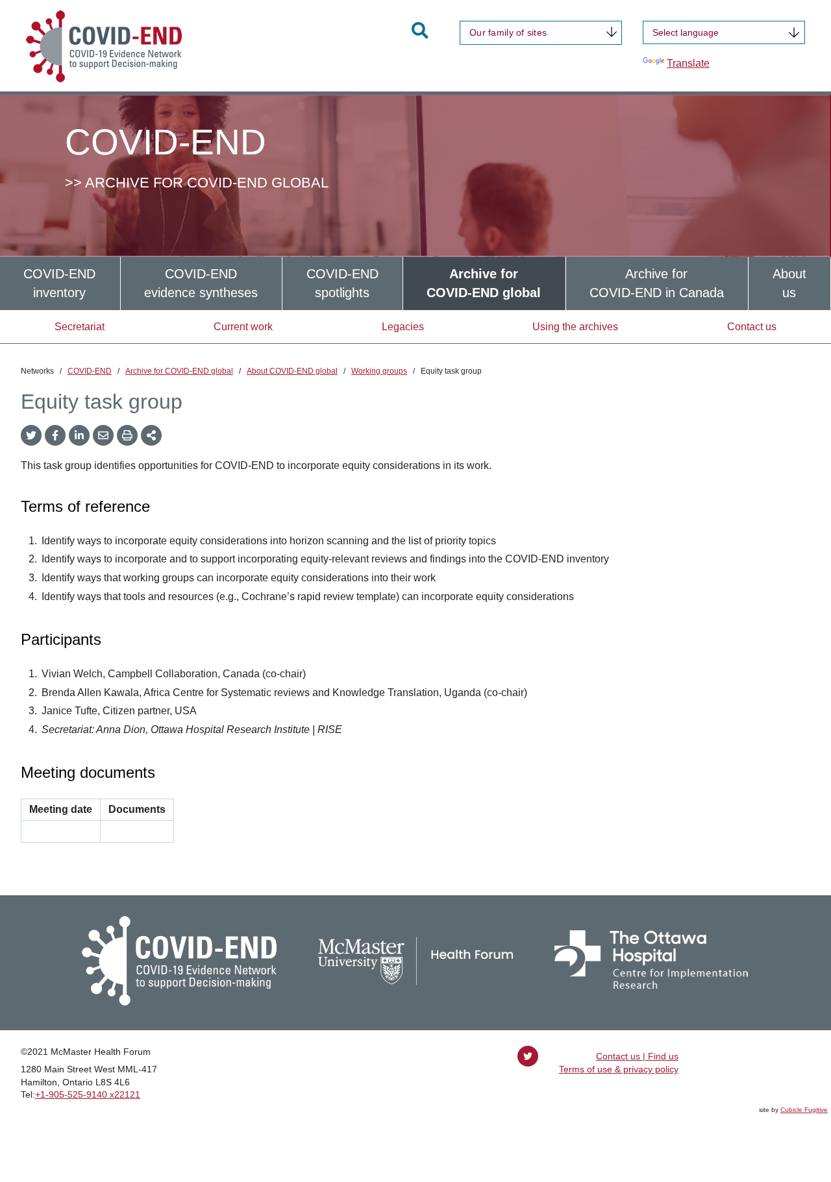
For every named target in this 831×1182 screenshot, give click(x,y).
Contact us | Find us (637, 1056)
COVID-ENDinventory (59, 283)
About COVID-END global (292, 371)
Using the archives (575, 326)
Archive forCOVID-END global (484, 283)
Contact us (751, 326)
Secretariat (80, 326)
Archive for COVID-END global (179, 371)
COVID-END (90, 371)
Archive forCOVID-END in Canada (656, 283)
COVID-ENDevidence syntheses (201, 283)
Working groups (379, 371)
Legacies (403, 326)
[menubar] (415, 283)
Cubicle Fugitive (804, 1109)
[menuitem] (60, 283)
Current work (243, 326)
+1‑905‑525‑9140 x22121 (87, 1094)
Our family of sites (508, 32)
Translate (688, 63)
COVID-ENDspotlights (342, 283)
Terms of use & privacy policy (618, 1069)
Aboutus (789, 283)
